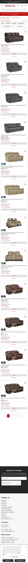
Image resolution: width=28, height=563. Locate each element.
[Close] (25, 546)
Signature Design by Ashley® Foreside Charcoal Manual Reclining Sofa (14, 105)
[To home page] (10, 6)
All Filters (8, 26)
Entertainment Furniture (5, 18)
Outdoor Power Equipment (7, 512)
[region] (14, 554)
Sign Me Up (14, 487)
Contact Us (4, 513)
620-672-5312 (8, 529)
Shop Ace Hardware (6, 509)
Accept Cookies (20, 560)
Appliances (4, 500)
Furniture (3, 505)
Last (19, 415)
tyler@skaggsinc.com (9, 531)
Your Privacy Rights (14, 556)
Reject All (8, 560)
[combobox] (20, 26)
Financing (3, 515)
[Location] (18, 5)
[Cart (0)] (25, 5)
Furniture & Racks (15, 17)
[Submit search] (24, 10)
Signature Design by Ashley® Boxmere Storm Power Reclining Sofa (13, 44)
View (14, 53)
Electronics (8, 17)
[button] (2, 5)
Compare (14, 56)
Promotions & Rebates (6, 507)
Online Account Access (6, 510)
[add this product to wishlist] (25, 32)
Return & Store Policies (7, 518)
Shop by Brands (5, 517)
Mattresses (4, 503)
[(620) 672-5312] (22, 5)
